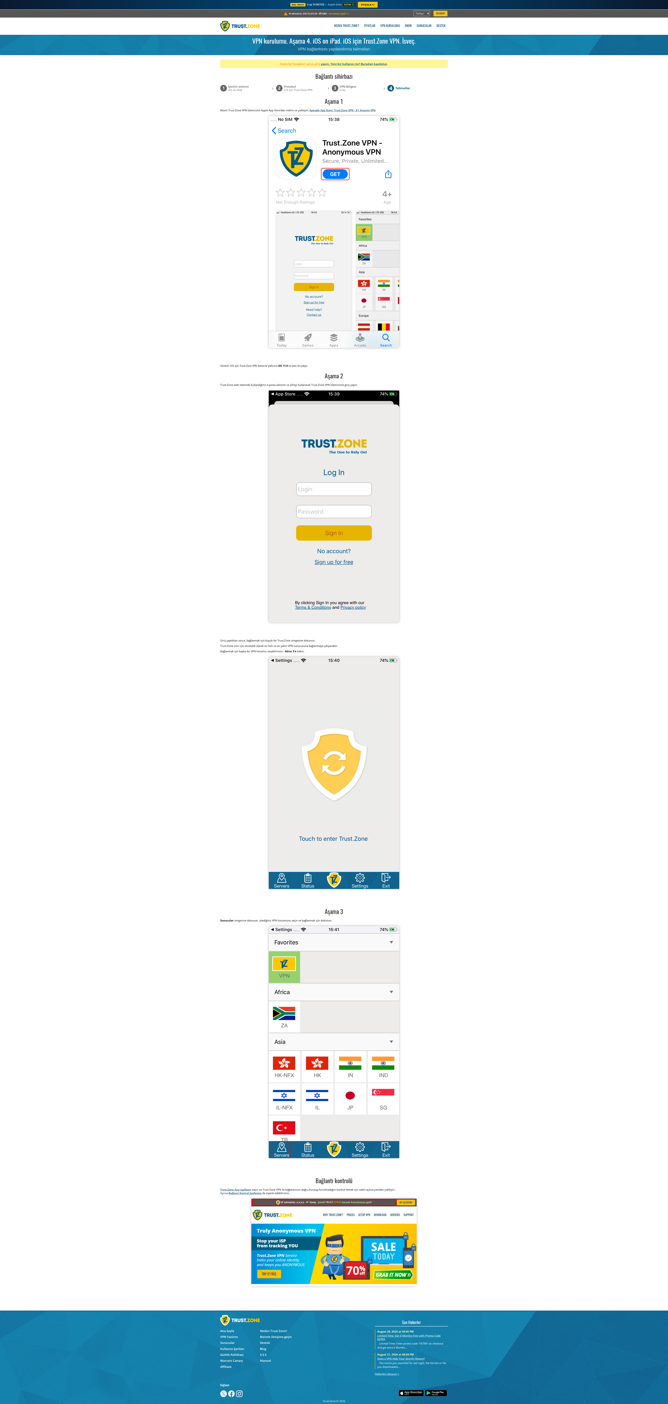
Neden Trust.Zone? (346, 26)
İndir (408, 26)
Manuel (265, 1361)
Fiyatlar (369, 26)
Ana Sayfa (227, 1331)
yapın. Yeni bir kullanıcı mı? (340, 64)
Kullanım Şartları (232, 1349)
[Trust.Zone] (240, 26)
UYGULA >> (368, 4)
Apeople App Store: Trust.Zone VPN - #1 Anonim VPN (342, 110)
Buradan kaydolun (374, 64)
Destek (441, 26)
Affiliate (226, 1367)
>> (339, 13)
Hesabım (440, 13)
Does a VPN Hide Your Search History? (401, 1358)
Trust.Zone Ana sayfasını (235, 1189)
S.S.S (263, 1355)
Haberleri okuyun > (387, 1374)
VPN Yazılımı (229, 1337)
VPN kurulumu (390, 26)
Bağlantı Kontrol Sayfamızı (244, 1193)
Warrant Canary (231, 1361)
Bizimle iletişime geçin (276, 1337)
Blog (263, 1349)
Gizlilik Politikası (232, 1355)
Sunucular (424, 26)
